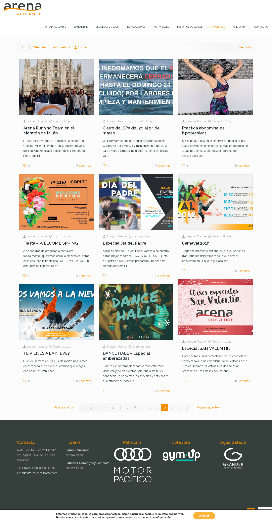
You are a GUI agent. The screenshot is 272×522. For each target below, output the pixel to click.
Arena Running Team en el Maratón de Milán (48, 130)
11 (157, 407)
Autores (83, 47)
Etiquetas (62, 47)
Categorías (40, 47)
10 (149, 407)
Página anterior (63, 407)
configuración (162, 517)
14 (179, 407)
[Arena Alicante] (22, 9)
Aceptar (204, 516)
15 (186, 407)
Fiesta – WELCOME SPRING (50, 243)
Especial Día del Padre (124, 243)
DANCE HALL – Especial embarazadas (126, 356)
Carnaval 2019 (195, 243)
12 (164, 407)
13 (172, 407)
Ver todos (245, 47)
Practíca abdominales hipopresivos (203, 130)
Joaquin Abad (36, 121)
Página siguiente (207, 407)
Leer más (85, 165)
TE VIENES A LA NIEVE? (46, 353)
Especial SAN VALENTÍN (206, 348)
